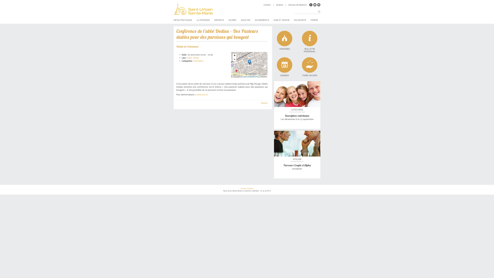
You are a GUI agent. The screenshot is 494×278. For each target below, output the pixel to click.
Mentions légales (247, 188)
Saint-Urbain (193, 58)
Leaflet (244, 77)
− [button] (234, 59)
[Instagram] (318, 5)
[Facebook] (311, 5)
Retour (264, 103)
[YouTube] (314, 5)
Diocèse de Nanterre (298, 5)
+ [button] (234, 55)
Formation (198, 61)
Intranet (279, 5)
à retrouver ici (201, 94)
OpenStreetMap (254, 77)
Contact (267, 5)
